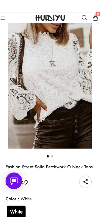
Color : (19, 199)
